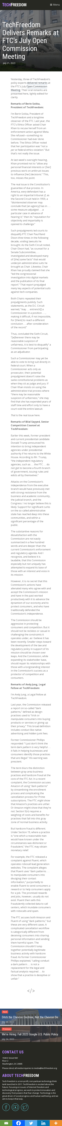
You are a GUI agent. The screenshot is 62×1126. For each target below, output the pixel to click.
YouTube (15, 1105)
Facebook (6, 1105)
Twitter (24, 1105)
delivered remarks (37, 82)
